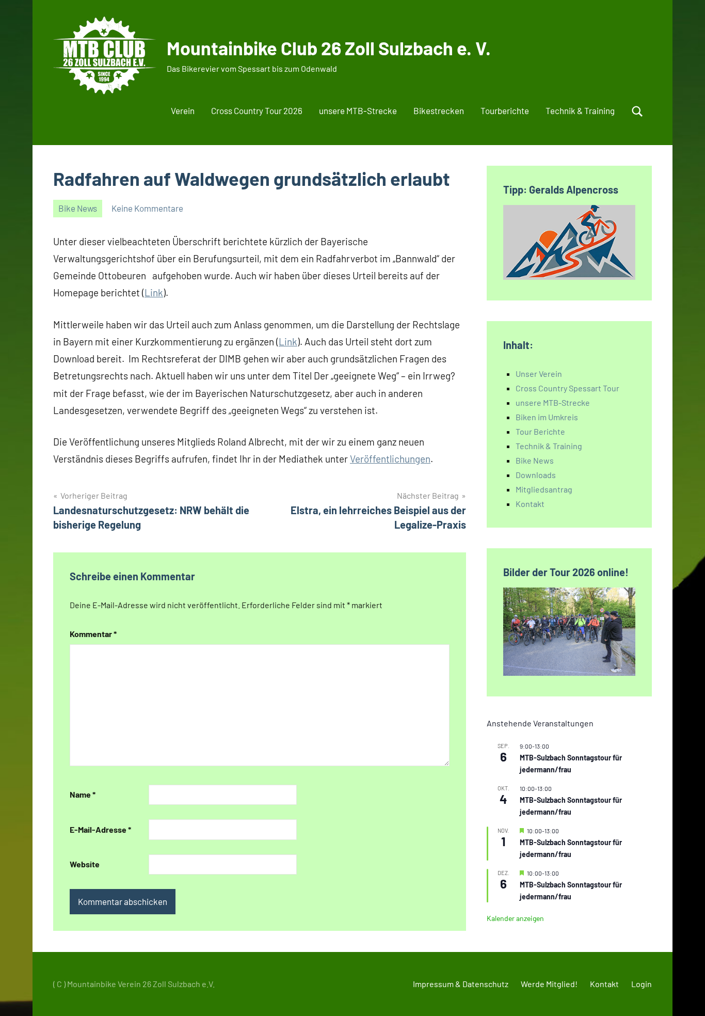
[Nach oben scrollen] (684, 995)
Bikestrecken (438, 110)
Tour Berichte (540, 431)
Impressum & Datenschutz (460, 984)
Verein (183, 110)
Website (85, 864)
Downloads (536, 475)
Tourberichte (504, 110)
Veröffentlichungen (390, 459)
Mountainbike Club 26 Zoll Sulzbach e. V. (329, 48)
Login (641, 984)
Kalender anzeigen (515, 918)
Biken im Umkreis (547, 417)
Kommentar (93, 634)
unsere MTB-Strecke (358, 110)
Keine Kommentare (147, 208)
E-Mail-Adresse (100, 829)
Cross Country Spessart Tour (567, 388)
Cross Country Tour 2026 (256, 110)
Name (82, 794)
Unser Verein (539, 373)
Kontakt (530, 504)
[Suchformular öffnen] (637, 111)
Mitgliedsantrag (544, 489)
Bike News (77, 208)
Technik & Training (580, 110)
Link (154, 292)
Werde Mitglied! (549, 984)
